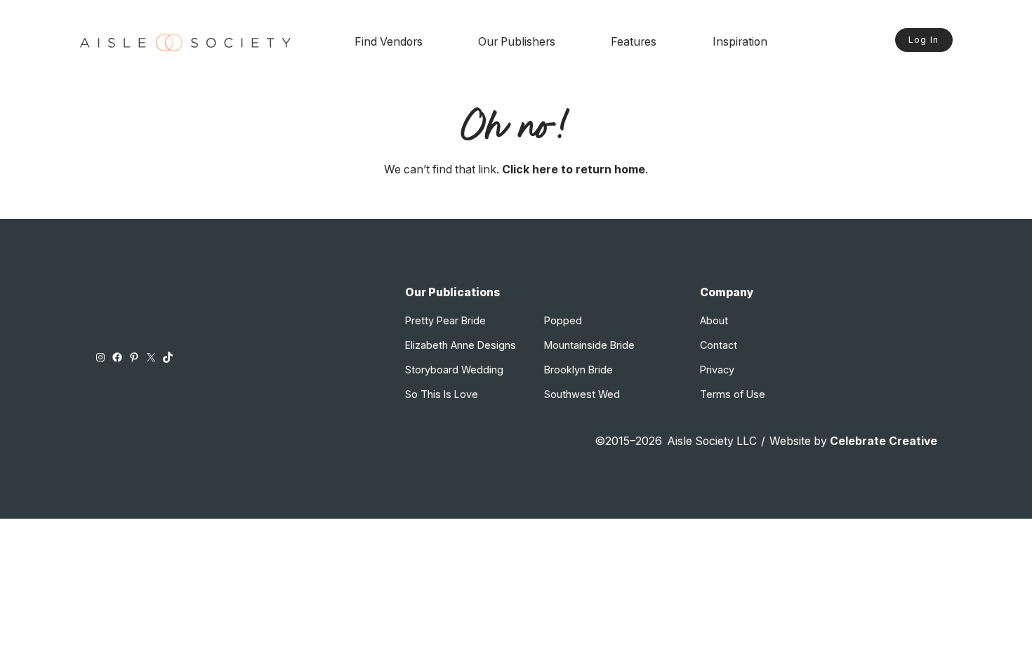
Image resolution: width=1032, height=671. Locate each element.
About (714, 320)
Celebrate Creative (883, 441)
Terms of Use (732, 394)
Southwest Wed (582, 394)
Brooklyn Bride (578, 370)
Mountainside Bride (589, 345)
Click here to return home (573, 169)
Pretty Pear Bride (445, 320)
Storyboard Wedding (454, 370)
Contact (718, 345)
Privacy (717, 370)
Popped (563, 320)
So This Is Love (441, 394)
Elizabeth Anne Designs (460, 345)
